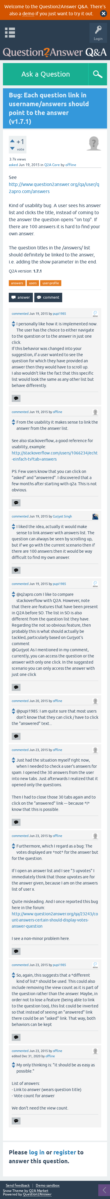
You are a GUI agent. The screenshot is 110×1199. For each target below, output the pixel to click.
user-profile (51, 283)
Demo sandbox (48, 1186)
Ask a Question (45, 74)
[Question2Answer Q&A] (55, 50)
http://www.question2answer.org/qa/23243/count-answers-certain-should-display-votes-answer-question (55, 920)
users (33, 283)
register (64, 1152)
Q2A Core (52, 165)
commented (20, 313)
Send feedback (18, 1186)
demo (28, 13)
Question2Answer (37, 1194)
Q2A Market (38, 1191)
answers (17, 283)
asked (13, 165)
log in (37, 1152)
